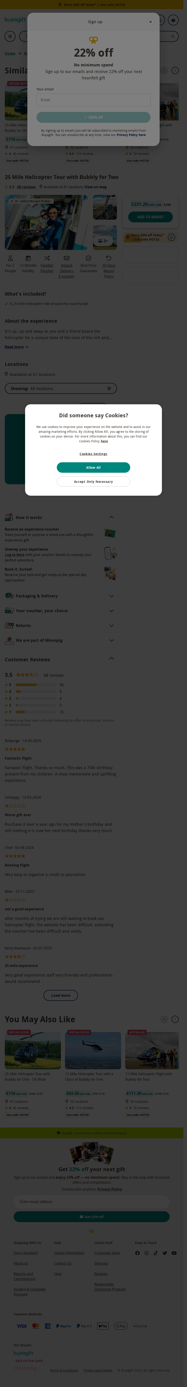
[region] (93, 450)
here (104, 441)
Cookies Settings (93, 453)
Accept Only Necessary (93, 481)
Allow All (93, 467)
